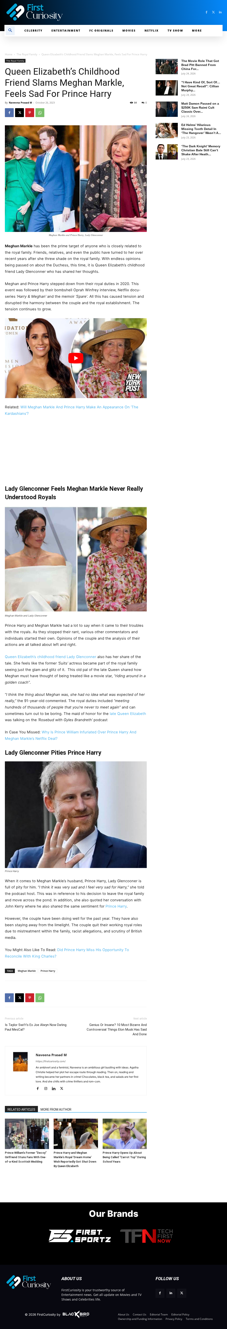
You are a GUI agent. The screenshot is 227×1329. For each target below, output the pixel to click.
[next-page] (17, 1126)
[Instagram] (47, 1089)
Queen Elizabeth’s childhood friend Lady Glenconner (50, 657)
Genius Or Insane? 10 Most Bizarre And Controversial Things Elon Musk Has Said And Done (117, 1029)
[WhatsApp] (39, 112)
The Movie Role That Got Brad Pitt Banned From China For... (200, 65)
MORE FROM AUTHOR (56, 1109)
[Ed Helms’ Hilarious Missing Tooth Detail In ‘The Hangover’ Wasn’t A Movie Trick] (167, 130)
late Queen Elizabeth (127, 713)
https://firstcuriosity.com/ (51, 1061)
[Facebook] (206, 12)
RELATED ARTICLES (21, 1109)
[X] (19, 112)
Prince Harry (116, 906)
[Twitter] (213, 12)
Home (8, 54)
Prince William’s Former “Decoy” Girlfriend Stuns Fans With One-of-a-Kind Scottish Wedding (26, 1157)
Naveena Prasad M (20, 102)
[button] (10, 30)
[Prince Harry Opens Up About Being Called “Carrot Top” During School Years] (125, 1134)
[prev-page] (10, 1126)
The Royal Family (27, 54)
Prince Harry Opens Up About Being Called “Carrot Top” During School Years (124, 1157)
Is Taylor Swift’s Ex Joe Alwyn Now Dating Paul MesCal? (36, 1027)
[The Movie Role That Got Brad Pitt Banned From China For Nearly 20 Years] (167, 66)
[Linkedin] (220, 12)
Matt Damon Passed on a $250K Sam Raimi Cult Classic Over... (200, 107)
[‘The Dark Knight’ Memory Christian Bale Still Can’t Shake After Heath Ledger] (167, 152)
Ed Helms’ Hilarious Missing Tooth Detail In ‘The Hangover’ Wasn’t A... (201, 129)
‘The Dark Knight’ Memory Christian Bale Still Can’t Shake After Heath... (200, 150)
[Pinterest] (29, 112)
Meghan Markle (27, 970)
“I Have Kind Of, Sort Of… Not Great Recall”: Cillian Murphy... (200, 86)
